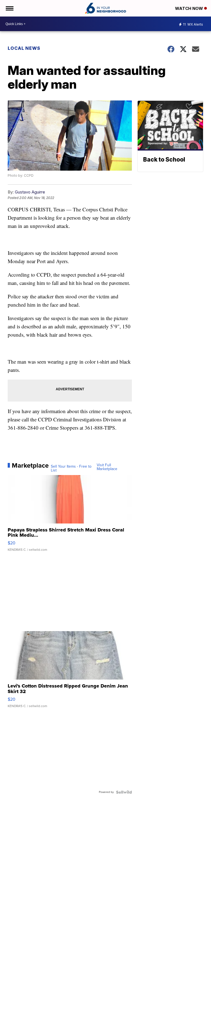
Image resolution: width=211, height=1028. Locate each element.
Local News (24, 48)
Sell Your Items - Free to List (71, 468)
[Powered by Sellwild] (124, 792)
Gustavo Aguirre (30, 192)
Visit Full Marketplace (107, 467)
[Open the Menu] (9, 8)
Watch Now (189, 8)
